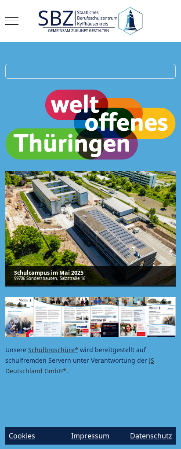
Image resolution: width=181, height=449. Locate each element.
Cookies (22, 436)
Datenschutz (151, 436)
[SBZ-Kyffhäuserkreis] (90, 21)
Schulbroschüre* (53, 350)
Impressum (90, 436)
